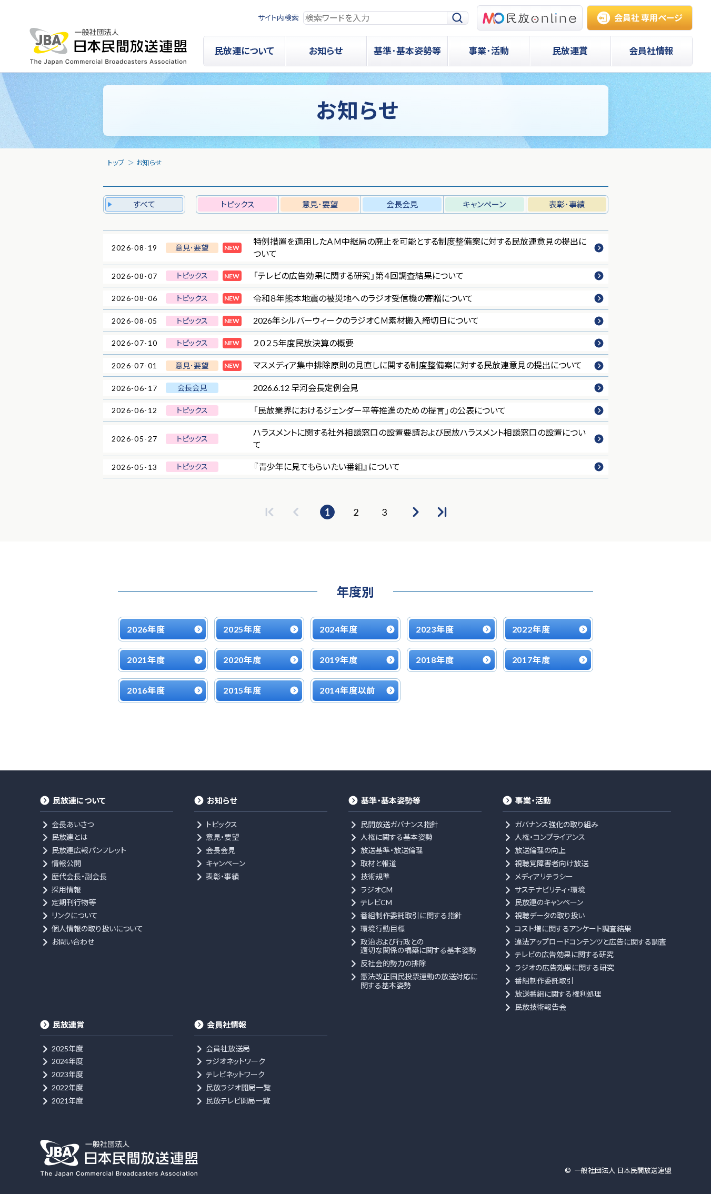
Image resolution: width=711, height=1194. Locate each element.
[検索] (457, 18)
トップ (115, 162)
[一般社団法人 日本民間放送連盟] (108, 46)
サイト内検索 (278, 17)
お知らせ (149, 162)
